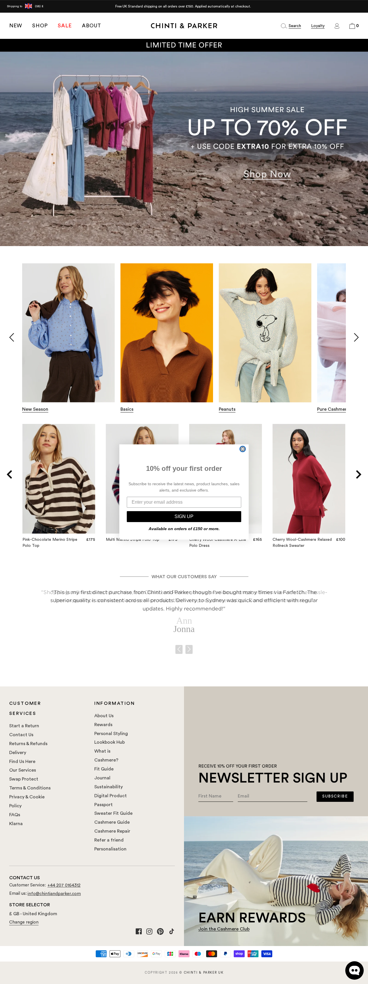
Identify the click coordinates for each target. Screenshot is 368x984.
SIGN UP (184, 516)
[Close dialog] (242, 449)
